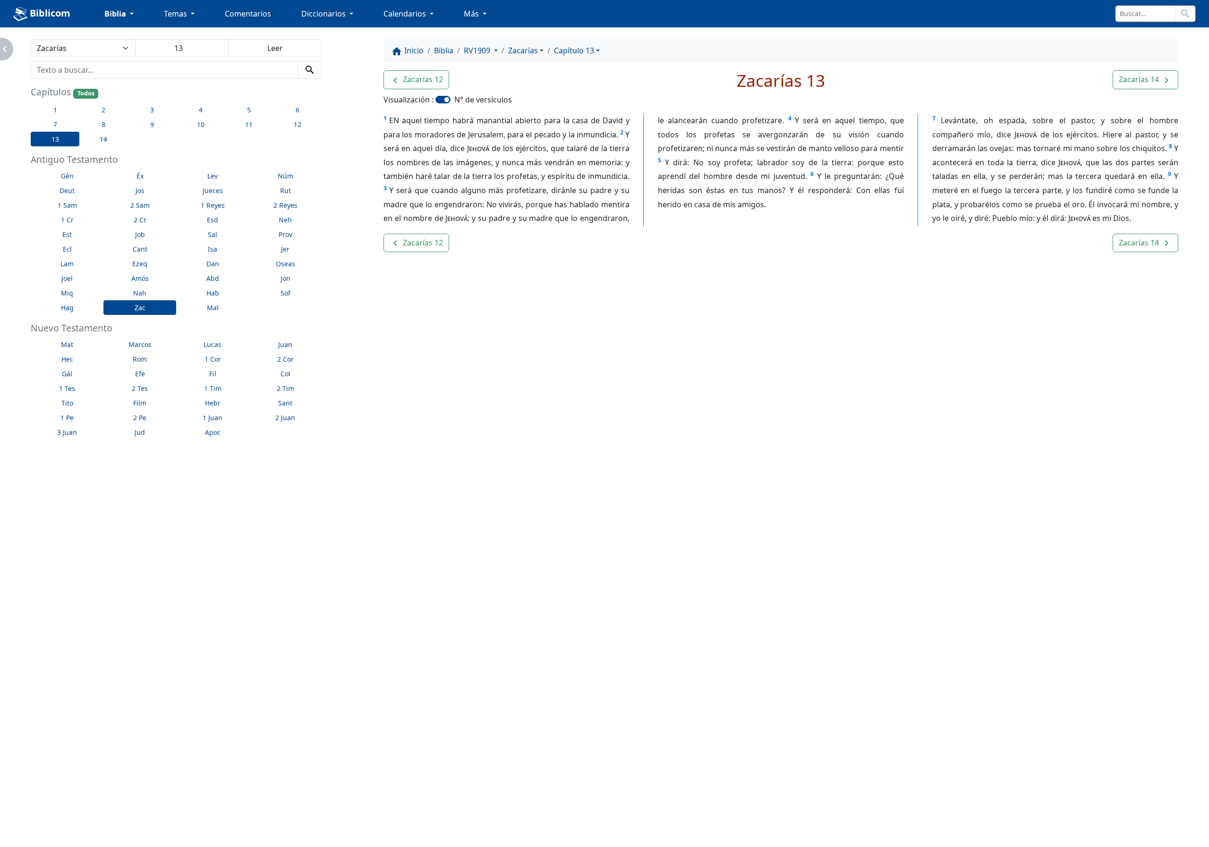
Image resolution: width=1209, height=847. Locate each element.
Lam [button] (67, 263)
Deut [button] (67, 190)
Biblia (443, 50)
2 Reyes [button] (285, 205)
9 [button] (152, 124)
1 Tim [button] (212, 388)
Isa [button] (212, 249)
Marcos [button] (140, 344)
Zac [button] (140, 307)
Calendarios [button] (405, 13)
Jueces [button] (213, 190)
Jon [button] (285, 278)
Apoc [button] (213, 432)
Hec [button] (67, 359)
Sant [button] (285, 402)
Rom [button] (140, 359)
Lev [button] (212, 175)
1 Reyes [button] (213, 205)
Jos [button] (140, 190)
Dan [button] (212, 263)
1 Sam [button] (67, 205)
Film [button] (139, 402)
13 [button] (55, 139)
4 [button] (201, 109)
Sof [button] (285, 292)
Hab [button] (212, 292)
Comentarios (248, 13)
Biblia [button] (116, 13)
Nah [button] (139, 292)
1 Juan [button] (212, 417)
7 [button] (55, 124)
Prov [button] (285, 234)
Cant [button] (140, 249)
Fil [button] (212, 373)
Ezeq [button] (139, 263)
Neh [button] (285, 219)
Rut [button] (285, 190)
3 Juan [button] (67, 432)
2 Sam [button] (140, 205)
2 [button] (103, 109)
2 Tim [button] (285, 388)
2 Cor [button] (285, 359)
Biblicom (48, 13)
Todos (85, 93)
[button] (416, 79)
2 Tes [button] (140, 388)
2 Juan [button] (285, 417)
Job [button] (140, 234)
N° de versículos (483, 99)
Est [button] (67, 234)
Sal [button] (212, 234)
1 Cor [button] (212, 359)
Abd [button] (212, 278)
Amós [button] (140, 278)
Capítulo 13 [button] (574, 50)
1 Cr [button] (67, 219)
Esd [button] (212, 219)
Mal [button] (213, 307)
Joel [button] (67, 278)
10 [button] (200, 124)
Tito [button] (67, 402)
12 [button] (297, 124)
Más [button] (472, 13)
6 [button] (297, 109)
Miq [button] (67, 292)
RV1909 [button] (478, 50)
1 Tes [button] (67, 388)
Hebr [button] (213, 402)
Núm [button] (285, 175)
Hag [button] (67, 307)
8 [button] (103, 124)
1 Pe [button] (67, 417)
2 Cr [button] (140, 219)
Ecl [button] (67, 249)
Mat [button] (67, 344)
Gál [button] (67, 373)
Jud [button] (140, 432)
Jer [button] (285, 249)
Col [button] (285, 373)
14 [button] (103, 139)
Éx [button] (140, 175)
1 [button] (55, 109)
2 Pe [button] (139, 417)
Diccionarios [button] (324, 13)
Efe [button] (140, 373)
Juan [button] (285, 344)
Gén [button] (67, 175)
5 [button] (249, 109)
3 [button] (152, 109)
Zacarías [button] (523, 50)
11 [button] (249, 124)
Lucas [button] (212, 344)
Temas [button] (176, 13)
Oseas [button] (285, 263)
